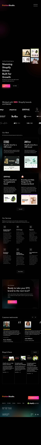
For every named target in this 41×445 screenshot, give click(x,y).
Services (13, 411)
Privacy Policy (6, 417)
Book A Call (12, 310)
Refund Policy (3, 417)
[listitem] (12, 340)
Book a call (5, 94)
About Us (3, 411)
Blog (23, 411)
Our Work (9, 411)
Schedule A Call (33, 406)
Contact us (19, 411)
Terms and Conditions (10, 417)
